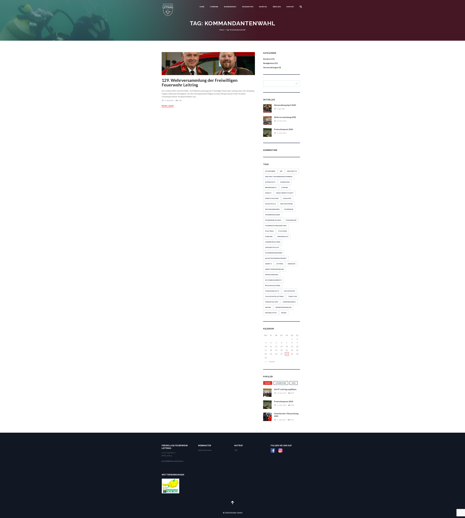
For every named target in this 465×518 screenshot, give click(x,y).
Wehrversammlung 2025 (285, 117)
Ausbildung (285, 182)
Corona (284, 187)
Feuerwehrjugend (272, 215)
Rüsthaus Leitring (272, 285)
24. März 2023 (281, 393)
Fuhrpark (214, 7)
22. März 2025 (281, 121)
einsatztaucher (272, 198)
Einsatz (268, 193)
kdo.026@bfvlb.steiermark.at (172, 461)
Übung (283, 313)
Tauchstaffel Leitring (274, 296)
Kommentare (281, 383)
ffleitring (269, 231)
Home (202, 7)
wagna (268, 307)
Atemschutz (270, 182)
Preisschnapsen (271, 275)
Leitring (279, 264)
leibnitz (268, 264)
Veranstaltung (271, 302)
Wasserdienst (230, 7)
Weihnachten (270, 313)
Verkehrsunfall (289, 302)
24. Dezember (270, 171)
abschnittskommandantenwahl (278, 176)
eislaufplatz (270, 204)
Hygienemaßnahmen (273, 253)
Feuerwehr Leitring (273, 220)
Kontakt (290, 7)
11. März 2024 (281, 133)
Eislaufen (287, 198)
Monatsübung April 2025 (285, 105)
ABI (281, 171)
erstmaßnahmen (272, 209)
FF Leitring (282, 231)
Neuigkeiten (247, 7)
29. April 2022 (169, 100)
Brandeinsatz (271, 187)
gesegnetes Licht (272, 247)
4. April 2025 (281, 109)
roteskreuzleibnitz (273, 280)
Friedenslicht (283, 236)
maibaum (291, 264)
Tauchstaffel (289, 291)
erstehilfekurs (286, 204)
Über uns (277, 7)
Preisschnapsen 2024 (283, 129)
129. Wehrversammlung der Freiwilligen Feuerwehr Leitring (199, 82)
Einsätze (263, 7)
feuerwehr (288, 209)
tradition (292, 296)
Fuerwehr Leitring (272, 242)
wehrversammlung (283, 307)
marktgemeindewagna (274, 269)
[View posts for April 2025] (266, 362)
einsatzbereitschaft (285, 193)
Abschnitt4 (292, 171)
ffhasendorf (291, 220)
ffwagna (269, 236)
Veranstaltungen (270, 67)
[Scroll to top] (232, 502)
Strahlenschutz (272, 291)
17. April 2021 (281, 420)
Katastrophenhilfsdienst (276, 258)
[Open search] (301, 6)
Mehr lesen (168, 106)
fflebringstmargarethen (275, 225)
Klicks (267, 383)
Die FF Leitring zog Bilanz (285, 389)
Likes (293, 383)
